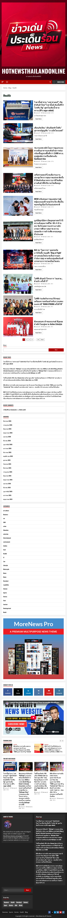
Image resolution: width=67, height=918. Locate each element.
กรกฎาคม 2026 (7, 425)
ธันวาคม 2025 (7, 452)
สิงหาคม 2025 (7, 468)
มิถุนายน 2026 (7, 429)
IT (3, 557)
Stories (5, 597)
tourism (5, 604)
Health (6, 118)
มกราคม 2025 (7, 495)
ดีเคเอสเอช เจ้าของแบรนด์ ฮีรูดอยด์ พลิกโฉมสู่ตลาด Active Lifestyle (18, 327)
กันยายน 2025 (7, 464)
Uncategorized (7, 608)
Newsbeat (5, 581)
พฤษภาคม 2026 (7, 433)
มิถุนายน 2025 (7, 476)
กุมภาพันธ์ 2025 (7, 491)
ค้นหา (5, 345)
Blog (26, 912)
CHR (6, 141)
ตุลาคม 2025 (6, 460)
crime (4, 526)
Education (7, 190)
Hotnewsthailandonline (33, 71)
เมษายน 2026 (7, 437)
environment (6, 542)
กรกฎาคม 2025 (7, 472)
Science (5, 589)
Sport (5, 905)
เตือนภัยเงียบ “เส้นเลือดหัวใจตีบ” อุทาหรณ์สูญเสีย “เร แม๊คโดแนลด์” (18, 133)
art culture (6, 511)
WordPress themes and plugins (13, 836)
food (4, 550)
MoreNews (39, 916)
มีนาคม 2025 (7, 487)
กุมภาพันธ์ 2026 (7, 444)
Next (42, 339)
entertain (7, 334)
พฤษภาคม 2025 (7, 480)
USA (16, 905)
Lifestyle (11, 118)
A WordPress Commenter (10, 410)
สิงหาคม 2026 (7, 421)
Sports (5, 593)
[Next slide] (63, 741)
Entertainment (14, 334)
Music (4, 577)
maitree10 (37, 113)
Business (5, 515)
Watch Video (60, 82)
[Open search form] (50, 82)
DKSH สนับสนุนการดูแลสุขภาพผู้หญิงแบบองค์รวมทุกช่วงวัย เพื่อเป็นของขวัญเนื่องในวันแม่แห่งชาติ (18, 206)
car (4, 518)
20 (38, 339)
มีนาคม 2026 (7, 441)
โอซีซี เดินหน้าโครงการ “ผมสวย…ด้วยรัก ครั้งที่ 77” (18, 284)
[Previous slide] (60, 741)
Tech (4, 601)
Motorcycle (6, 569)
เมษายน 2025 (7, 484)
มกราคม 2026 (7, 448)
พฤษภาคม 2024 (7, 499)
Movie (4, 573)
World (4, 612)
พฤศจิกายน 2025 (8, 456)
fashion (5, 546)
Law (4, 561)
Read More (39, 119)
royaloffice (6, 585)
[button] (3, 82)
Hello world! (22, 410)
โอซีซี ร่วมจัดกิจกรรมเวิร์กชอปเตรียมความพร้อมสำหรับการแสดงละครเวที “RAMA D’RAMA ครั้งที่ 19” (18, 305)
